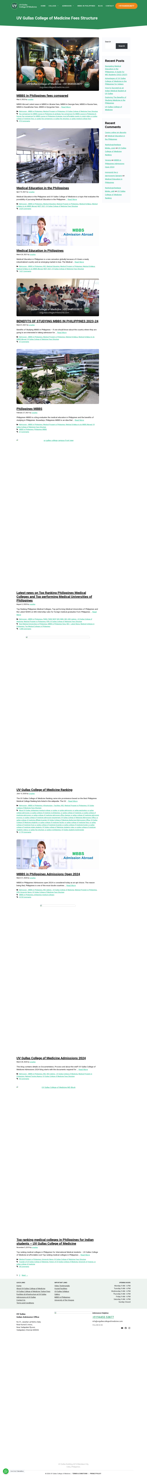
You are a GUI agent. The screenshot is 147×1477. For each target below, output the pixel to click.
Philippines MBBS (29, 409)
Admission (67, 6)
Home (43, 6)
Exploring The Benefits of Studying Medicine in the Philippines (115, 100)
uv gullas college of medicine (71, 813)
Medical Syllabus (85, 204)
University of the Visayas (64, 1300)
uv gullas (54, 810)
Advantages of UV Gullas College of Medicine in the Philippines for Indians (116, 81)
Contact (110, 6)
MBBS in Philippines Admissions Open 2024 (48, 874)
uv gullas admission (65, 810)
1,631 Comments (25, 271)
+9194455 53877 (103, 1317)
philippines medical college (40, 810)
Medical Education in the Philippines (42, 188)
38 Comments (24, 1267)
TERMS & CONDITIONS (80, 1473)
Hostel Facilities (60, 1288)
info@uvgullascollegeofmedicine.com (107, 1321)
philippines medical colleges (44, 895)
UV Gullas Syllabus (61, 1291)
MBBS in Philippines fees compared (42, 95)
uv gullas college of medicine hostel (75, 825)
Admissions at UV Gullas (26, 1297)
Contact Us (20, 1300)
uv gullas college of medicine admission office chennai (51, 815)
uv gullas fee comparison (44, 119)
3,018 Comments (25, 897)
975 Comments (24, 121)
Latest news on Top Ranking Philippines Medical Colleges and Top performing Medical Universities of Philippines (54, 596)
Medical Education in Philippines (40, 250)
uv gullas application (80, 810)
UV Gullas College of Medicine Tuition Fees (33, 1291)
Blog (100, 6)
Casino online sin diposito (115, 132)
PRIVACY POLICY (95, 1473)
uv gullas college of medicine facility (51, 822)
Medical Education (49, 204)
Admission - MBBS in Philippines (30, 111)
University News (26, 892)
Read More (66, 107)
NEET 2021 (41, 206)
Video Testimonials (62, 1286)
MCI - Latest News (73, 624)
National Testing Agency (33, 1076)
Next (25, 1275)
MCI (44, 266)
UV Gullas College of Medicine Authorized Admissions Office (68, 820)
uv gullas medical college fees (80, 119)
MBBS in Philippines (86, 6)
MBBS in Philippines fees (57, 624)
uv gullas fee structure (61, 119)
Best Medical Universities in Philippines (33, 624)
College (52, 6)
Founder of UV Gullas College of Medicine (33, 1262)
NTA (47, 621)
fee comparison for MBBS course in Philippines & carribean (40, 114)
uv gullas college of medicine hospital (48, 825)
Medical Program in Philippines (54, 111)
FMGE (45, 619)
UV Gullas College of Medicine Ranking (44, 790)
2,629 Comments (25, 209)
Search (108, 42)
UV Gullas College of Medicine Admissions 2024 (51, 1058)
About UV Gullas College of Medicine (30, 1288)
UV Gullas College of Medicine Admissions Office (78, 818)
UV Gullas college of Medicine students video (58, 827)
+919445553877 (126, 6)
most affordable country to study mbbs (76, 116)
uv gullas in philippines (53, 830)
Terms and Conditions (25, 1303)
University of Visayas (85, 1262)
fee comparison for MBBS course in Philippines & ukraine (42, 116)
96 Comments (24, 1079)
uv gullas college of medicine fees (77, 822)
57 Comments (24, 432)
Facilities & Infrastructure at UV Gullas (31, 1294)
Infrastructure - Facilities (51, 806)
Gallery (57, 1294)
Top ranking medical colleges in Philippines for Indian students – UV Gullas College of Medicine (55, 1241)
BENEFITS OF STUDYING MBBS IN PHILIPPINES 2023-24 (57, 321)
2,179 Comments (25, 832)
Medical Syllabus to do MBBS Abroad (29, 269)
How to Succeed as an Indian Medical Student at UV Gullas (115, 91)
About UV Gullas (24, 810)
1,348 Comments (25, 629)
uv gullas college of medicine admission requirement (41, 818)
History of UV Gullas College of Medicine (63, 1262)
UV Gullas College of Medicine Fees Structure (82, 111)
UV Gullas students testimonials (73, 830)
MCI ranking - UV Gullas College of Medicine (58, 890)
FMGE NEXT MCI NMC (56, 619)
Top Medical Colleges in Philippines (37, 626)
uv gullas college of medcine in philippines (45, 813)
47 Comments (24, 342)
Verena (108, 160)
